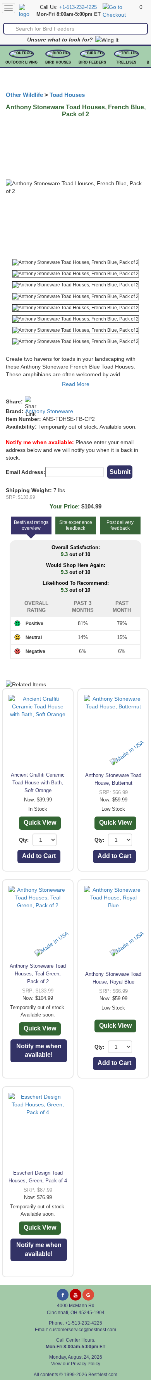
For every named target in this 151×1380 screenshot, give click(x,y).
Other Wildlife (24, 95)
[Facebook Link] (63, 1295)
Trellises (126, 62)
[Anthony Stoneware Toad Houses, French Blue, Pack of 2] (75, 262)
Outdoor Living (21, 62)
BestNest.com (102, 1374)
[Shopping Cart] (120, 10)
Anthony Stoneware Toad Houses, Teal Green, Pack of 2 (38, 973)
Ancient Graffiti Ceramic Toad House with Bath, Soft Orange (38, 782)
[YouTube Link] (75, 1295)
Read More (75, 384)
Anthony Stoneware (49, 411)
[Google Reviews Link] (88, 1295)
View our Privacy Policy (75, 1363)
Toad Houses (67, 95)
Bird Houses (58, 62)
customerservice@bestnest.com (82, 1329)
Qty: (24, 840)
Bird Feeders (92, 62)
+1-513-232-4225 (78, 7)
